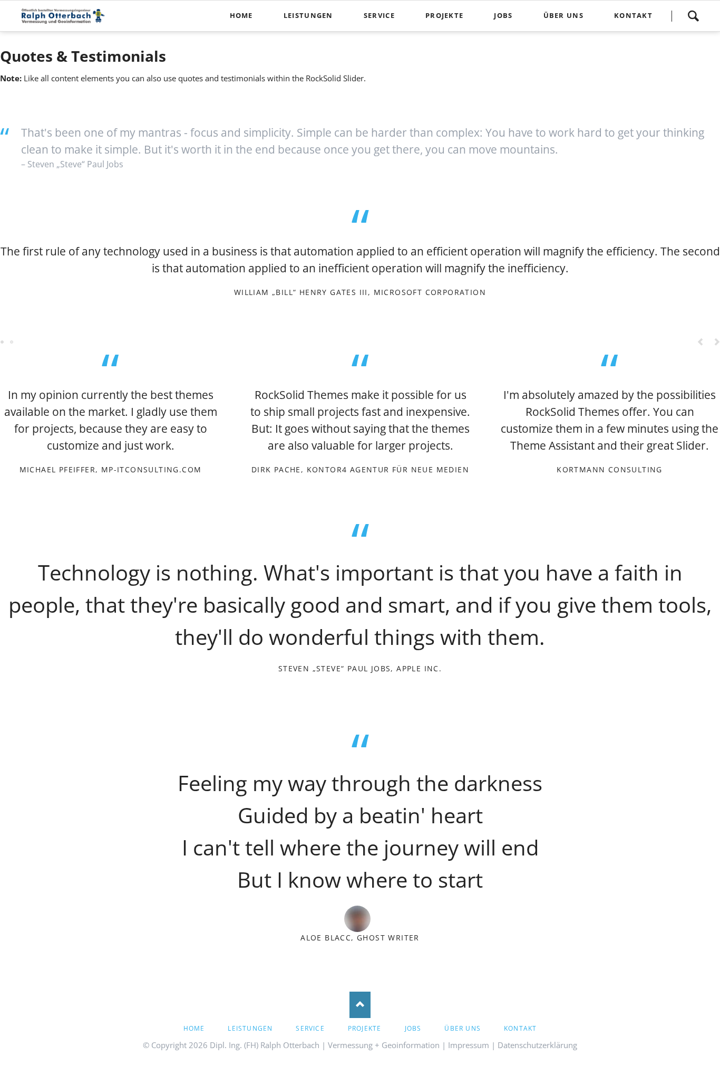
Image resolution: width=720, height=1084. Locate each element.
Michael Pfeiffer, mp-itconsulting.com (111, 469)
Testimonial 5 (12, 342)
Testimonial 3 (364, 958)
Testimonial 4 (372, 958)
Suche (693, 16)
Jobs (413, 1028)
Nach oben (360, 1005)
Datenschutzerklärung (537, 1045)
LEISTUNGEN (250, 1028)
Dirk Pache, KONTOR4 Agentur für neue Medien (360, 469)
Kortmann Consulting (610, 469)
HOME (194, 1028)
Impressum (468, 1045)
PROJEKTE (365, 1028)
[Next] (695, 839)
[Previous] (700, 342)
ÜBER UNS (462, 1028)
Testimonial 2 (356, 958)
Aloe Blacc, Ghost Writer (360, 938)
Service (310, 1028)
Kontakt (520, 1028)
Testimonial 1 (347, 958)
